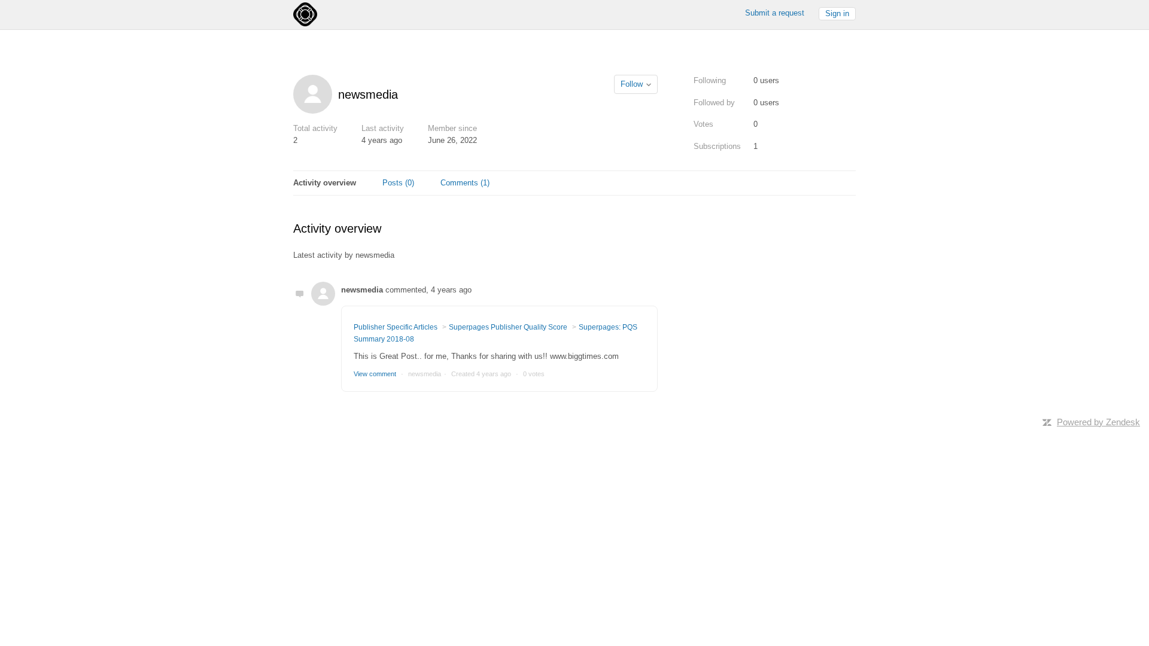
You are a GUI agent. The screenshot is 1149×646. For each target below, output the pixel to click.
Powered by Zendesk (1098, 422)
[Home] (305, 13)
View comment (375, 373)
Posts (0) (398, 182)
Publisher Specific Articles (395, 327)
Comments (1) (465, 182)
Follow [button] (632, 84)
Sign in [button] (837, 13)
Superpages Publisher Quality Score (508, 327)
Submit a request (774, 12)
